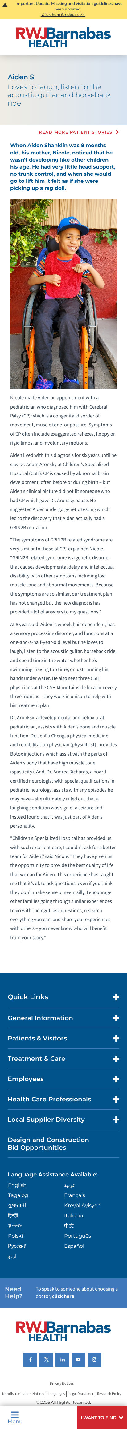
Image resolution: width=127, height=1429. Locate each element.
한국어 (15, 1226)
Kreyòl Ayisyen (82, 1205)
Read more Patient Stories (75, 132)
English (17, 1185)
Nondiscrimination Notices (23, 1393)
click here (63, 1296)
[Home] (64, 37)
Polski (15, 1236)
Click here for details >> (63, 14)
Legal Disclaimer (80, 1393)
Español (74, 1246)
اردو (12, 1256)
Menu (15, 1421)
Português (77, 1236)
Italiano (73, 1215)
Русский (17, 1246)
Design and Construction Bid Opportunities (48, 1143)
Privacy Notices (62, 1383)
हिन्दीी (13, 1215)
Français (74, 1195)
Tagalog (18, 1195)
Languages (56, 1393)
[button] (102, 1417)
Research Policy (109, 1393)
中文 (69, 1226)
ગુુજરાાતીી (18, 1205)
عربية (70, 1185)
